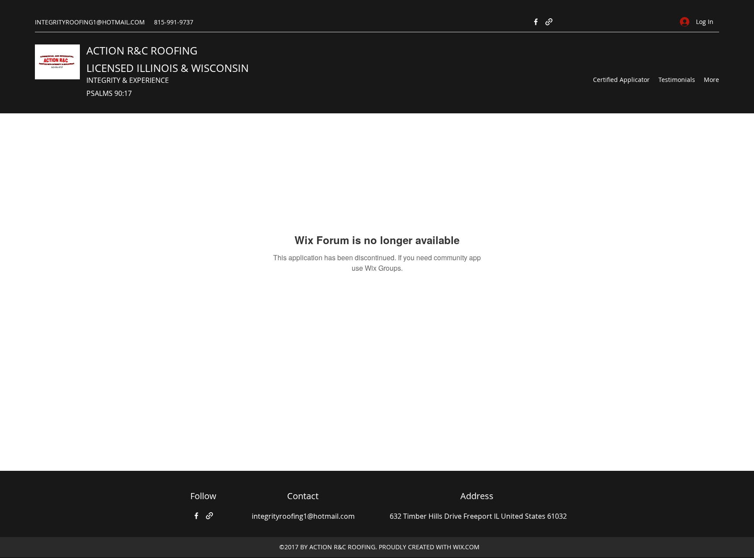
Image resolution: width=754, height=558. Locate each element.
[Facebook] (535, 21)
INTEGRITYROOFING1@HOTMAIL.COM (90, 22)
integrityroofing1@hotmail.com (303, 516)
